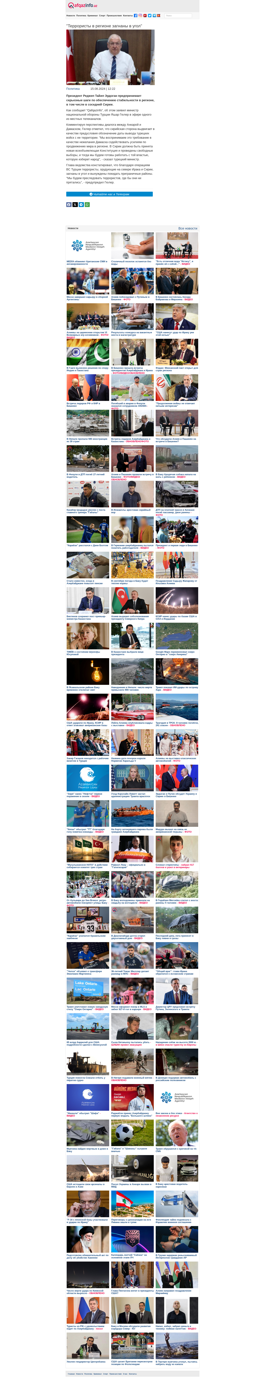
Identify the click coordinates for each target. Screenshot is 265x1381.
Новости (70, 15)
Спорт (102, 15)
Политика (81, 15)
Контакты (128, 15)
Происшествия (114, 15)
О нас (125, 1374)
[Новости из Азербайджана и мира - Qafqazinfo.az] (82, 5)
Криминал (93, 15)
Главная (71, 1374)
